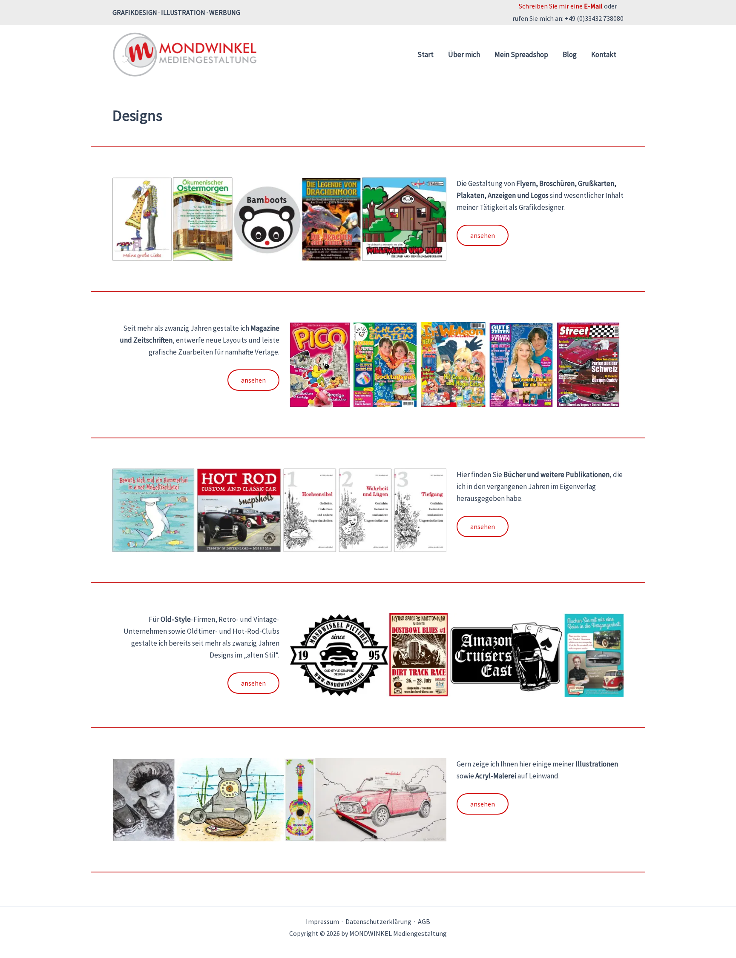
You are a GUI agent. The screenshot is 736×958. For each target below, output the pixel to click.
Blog (570, 54)
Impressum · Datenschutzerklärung (358, 921)
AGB (424, 921)
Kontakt (603, 54)
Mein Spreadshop (521, 54)
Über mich (464, 54)
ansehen (482, 235)
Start (425, 54)
